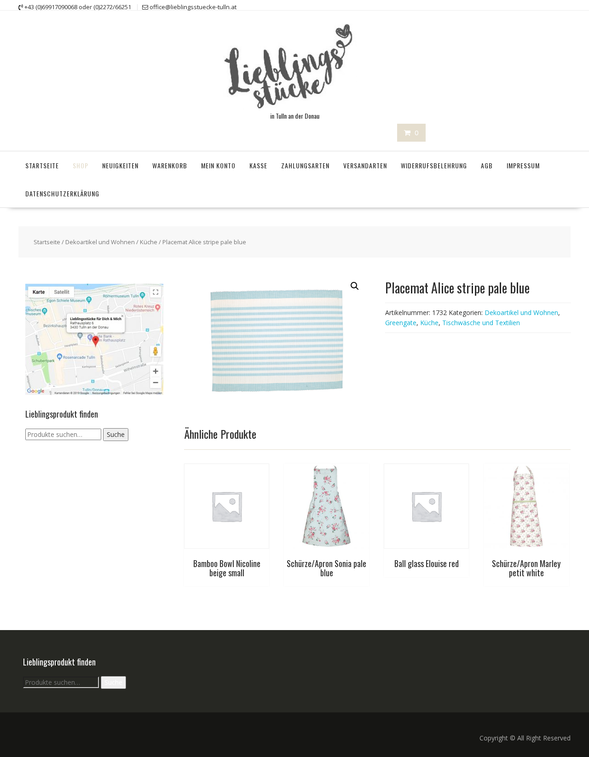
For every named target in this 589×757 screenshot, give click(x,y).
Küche (148, 242)
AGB (487, 165)
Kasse (258, 165)
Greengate (400, 322)
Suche (116, 434)
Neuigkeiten (120, 165)
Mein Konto (218, 165)
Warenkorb (169, 165)
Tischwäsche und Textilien (481, 322)
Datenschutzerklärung (62, 193)
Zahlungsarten (305, 165)
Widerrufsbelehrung (434, 165)
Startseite (42, 165)
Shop (80, 165)
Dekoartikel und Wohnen (100, 242)
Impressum (523, 165)
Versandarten (365, 165)
